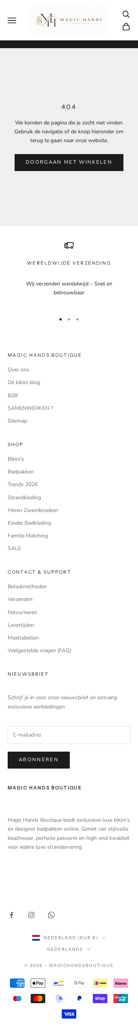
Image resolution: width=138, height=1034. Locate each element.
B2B (13, 395)
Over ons (19, 369)
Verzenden (20, 599)
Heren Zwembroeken (33, 510)
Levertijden (21, 625)
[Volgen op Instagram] (31, 915)
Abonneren (39, 759)
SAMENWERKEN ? (30, 408)
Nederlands (65, 949)
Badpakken (21, 471)
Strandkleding (24, 497)
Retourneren (22, 612)
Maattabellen (23, 637)
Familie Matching (28, 535)
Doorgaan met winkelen (69, 162)
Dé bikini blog (24, 382)
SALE (14, 548)
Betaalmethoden (27, 586)
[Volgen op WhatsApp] (51, 915)
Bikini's (16, 459)
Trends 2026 (23, 484)
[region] (69, 273)
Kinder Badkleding (29, 523)
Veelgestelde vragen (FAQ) (39, 650)
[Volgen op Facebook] (11, 915)
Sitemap (17, 421)
